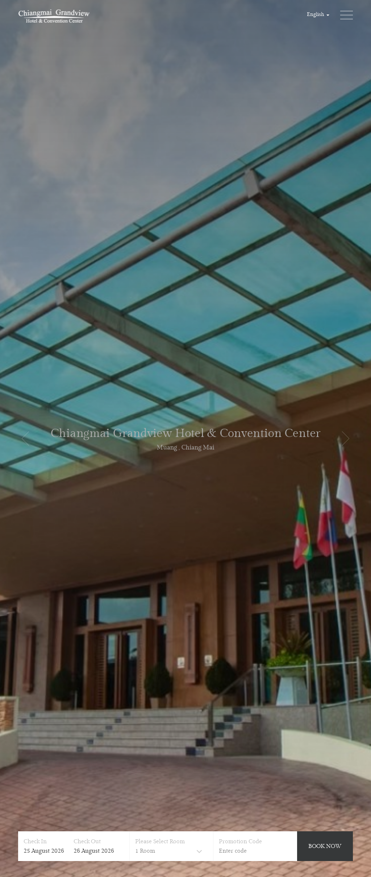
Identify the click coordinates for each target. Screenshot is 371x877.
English (316, 14)
